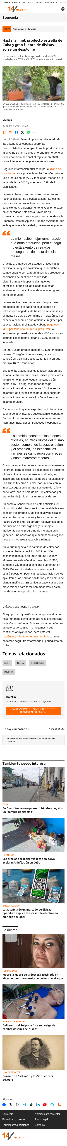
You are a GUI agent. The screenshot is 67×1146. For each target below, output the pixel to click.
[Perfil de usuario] (63, 9)
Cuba (20, 663)
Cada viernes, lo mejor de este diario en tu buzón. (33, 710)
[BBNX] (15, 1136)
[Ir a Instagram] (18, 1105)
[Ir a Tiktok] (32, 1105)
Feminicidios (51, 2)
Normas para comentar (47, 1114)
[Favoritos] (4, 132)
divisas (9, 672)
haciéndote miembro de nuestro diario (26, 636)
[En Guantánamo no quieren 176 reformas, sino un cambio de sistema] (33, 784)
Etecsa (39, 2)
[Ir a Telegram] (25, 1105)
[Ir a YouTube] (45, 1105)
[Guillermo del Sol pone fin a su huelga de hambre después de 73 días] (33, 1001)
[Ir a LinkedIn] (38, 1105)
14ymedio (7, 1114)
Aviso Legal (41, 1119)
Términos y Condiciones (15, 1125)
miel (7, 663)
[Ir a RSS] (59, 1105)
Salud (30, 2)
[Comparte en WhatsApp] (29, 132)
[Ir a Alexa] (52, 1105)
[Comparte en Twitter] (22, 132)
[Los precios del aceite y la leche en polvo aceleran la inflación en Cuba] (33, 835)
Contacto (40, 1125)
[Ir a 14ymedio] (18, 9)
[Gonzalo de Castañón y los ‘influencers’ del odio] (33, 1052)
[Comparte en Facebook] (16, 132)
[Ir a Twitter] (11, 1105)
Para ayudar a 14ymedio (24, 29)
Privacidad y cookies (13, 1119)
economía (37, 663)
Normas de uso (57, 729)
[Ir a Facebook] (4, 1105)
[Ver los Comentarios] (10, 132)
